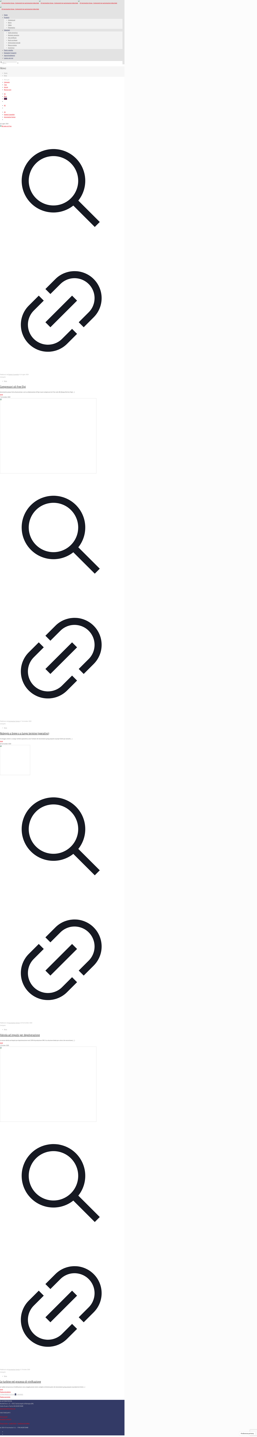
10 (7, 1394)
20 (21, 1394)
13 (11, 1394)
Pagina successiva (5, 1397)
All (5, 94)
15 (14, 1394)
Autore (6, 87)
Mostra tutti (7, 90)
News (5, 76)
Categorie (7, 82)
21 (22, 1394)
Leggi (1, 394)
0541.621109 (3, 1417)
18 (18, 1394)
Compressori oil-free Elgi (13, 386)
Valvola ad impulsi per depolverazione (20, 1035)
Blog (5, 96)
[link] (17, 63)
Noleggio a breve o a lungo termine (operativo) (24, 733)
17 (17, 1394)
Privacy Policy (4, 1423)
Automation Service (9, 117)
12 (10, 1394)
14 (12, 1394)
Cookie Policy (13, 1423)
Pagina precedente (5, 1392)
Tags (5, 85)
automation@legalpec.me (7, 1409)
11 (8, 1394)
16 (15, 1394)
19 (19, 1394)
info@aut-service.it (5, 1419)
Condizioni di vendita (24, 1423)
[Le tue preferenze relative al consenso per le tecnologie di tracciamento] (247, 1433)
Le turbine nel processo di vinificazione (20, 1381)
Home (5, 73)
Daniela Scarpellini (9, 114)
